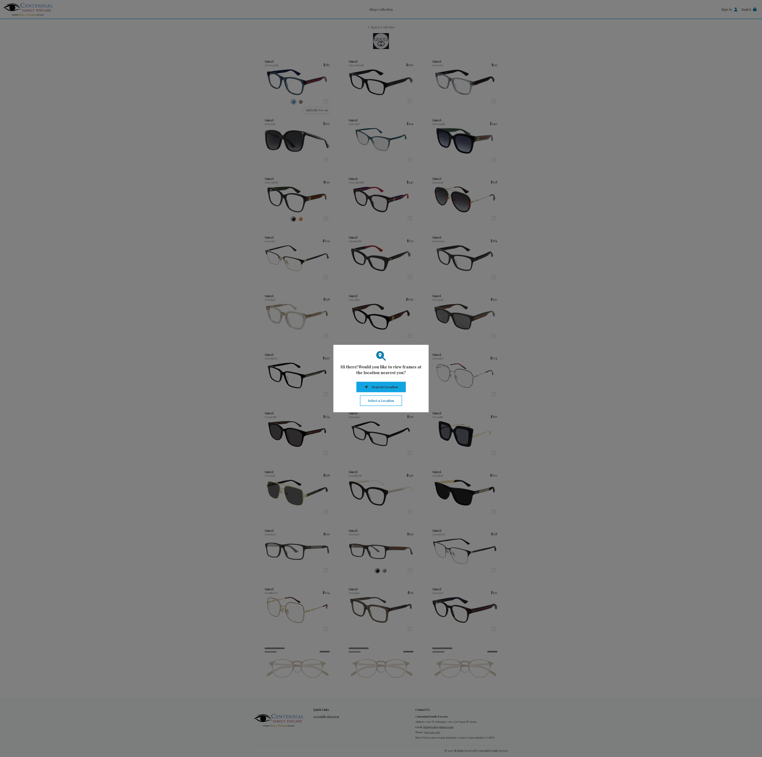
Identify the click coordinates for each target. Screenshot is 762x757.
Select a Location (381, 401)
